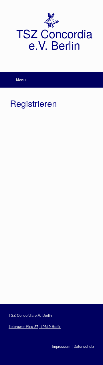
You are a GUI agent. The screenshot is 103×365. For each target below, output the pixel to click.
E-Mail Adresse (25, 196)
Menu (21, 79)
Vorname (19, 147)
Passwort (19, 221)
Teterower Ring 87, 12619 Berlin (35, 326)
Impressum (61, 346)
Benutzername (24, 122)
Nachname (20, 171)
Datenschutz (84, 346)
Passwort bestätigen (30, 246)
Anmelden (73, 278)
